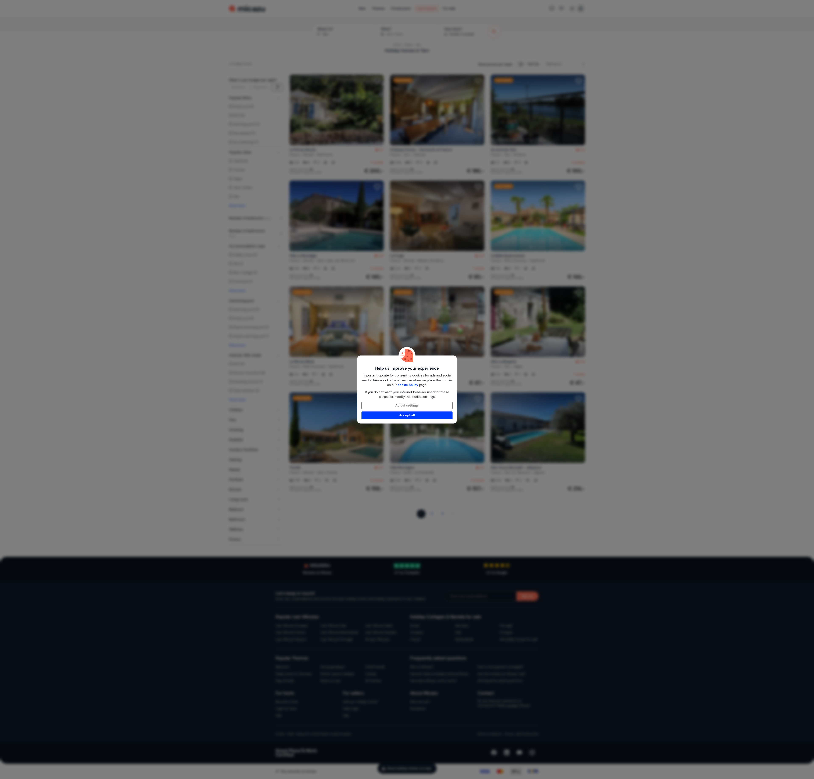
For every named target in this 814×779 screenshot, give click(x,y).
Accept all (407, 415)
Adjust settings (407, 405)
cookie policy (408, 385)
